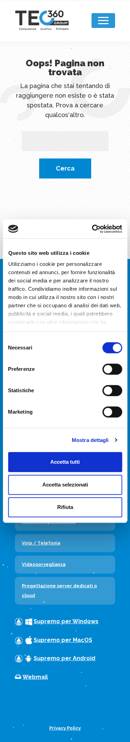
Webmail (35, 677)
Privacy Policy (65, 728)
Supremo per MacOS (63, 640)
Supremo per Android (64, 658)
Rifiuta (65, 507)
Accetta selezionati (65, 485)
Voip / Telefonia (41, 543)
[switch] (112, 369)
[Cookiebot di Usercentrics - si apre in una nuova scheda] (92, 228)
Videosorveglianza (44, 564)
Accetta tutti (65, 462)
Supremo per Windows (66, 621)
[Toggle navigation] (103, 20)
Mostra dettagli (90, 440)
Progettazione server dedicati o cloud (59, 590)
